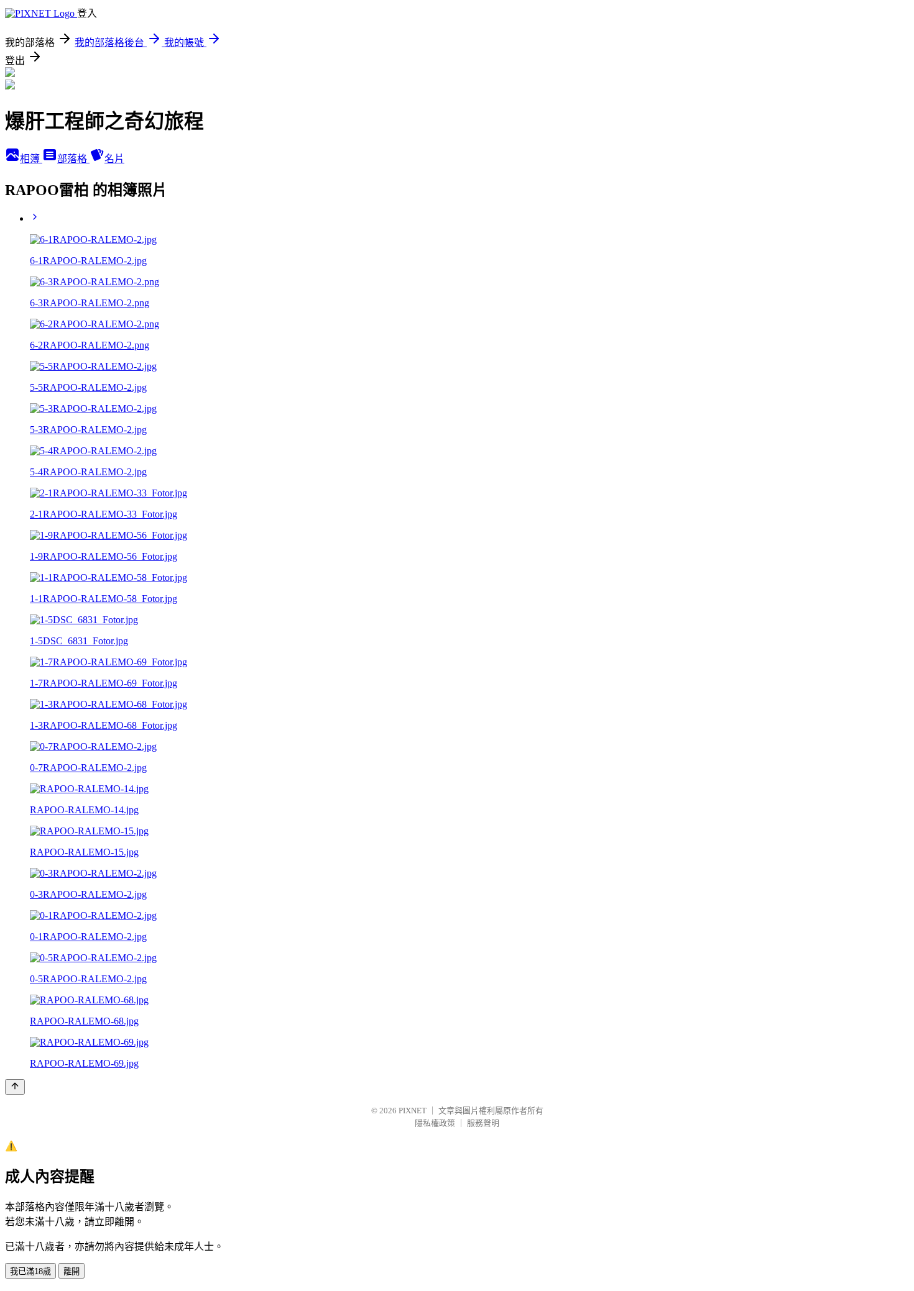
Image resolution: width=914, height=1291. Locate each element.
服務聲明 (483, 1123)
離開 (71, 1271)
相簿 (31, 158)
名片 (114, 158)
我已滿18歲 (30, 1271)
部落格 (73, 158)
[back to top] (15, 1087)
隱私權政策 (435, 1123)
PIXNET (413, 1110)
